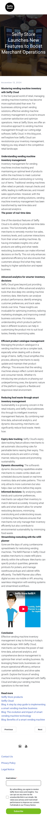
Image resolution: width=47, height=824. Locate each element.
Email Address (11, 778)
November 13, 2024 (11, 82)
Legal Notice (7, 769)
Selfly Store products (12, 697)
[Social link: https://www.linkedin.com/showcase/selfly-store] (20, 746)
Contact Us (7, 756)
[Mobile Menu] (39, 7)
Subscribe (18, 811)
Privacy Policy (8, 763)
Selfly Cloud (7, 700)
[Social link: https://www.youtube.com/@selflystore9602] (27, 746)
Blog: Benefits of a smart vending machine (23, 719)
